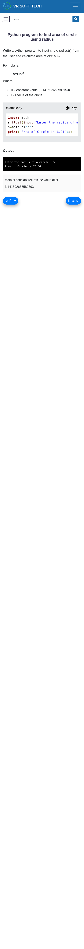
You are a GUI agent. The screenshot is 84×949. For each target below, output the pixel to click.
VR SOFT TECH (26, 6)
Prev (12, 200)
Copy (73, 108)
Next (71, 200)
